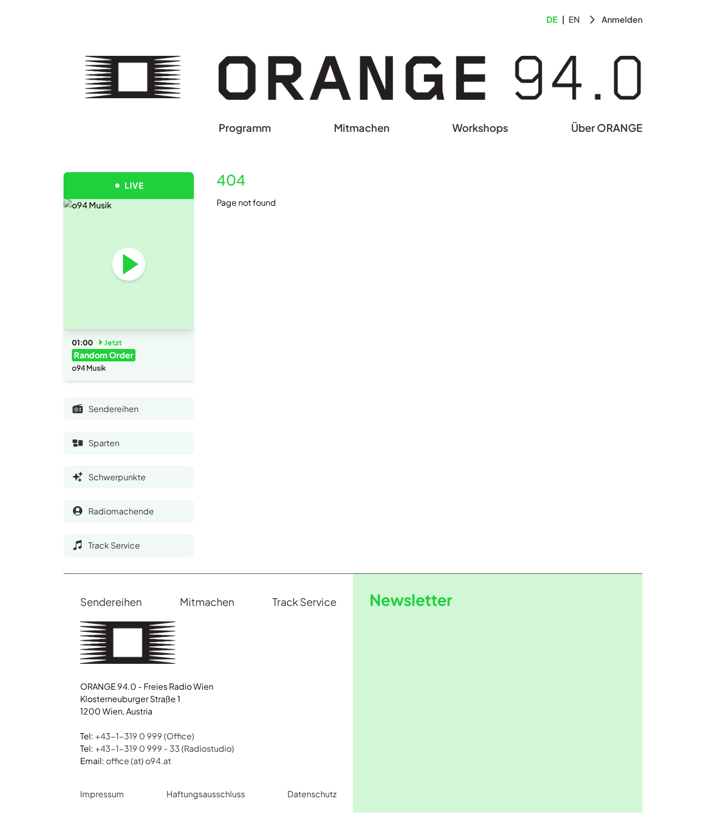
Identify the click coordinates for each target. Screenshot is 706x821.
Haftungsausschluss (205, 793)
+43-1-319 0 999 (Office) (144, 736)
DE (552, 19)
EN (574, 19)
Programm (245, 127)
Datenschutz (311, 793)
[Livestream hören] (128, 264)
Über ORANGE (606, 127)
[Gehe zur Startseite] (132, 77)
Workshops (480, 127)
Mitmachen (362, 127)
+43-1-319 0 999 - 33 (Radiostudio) (164, 748)
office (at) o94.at (138, 760)
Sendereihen (111, 601)
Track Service (304, 601)
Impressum (102, 793)
